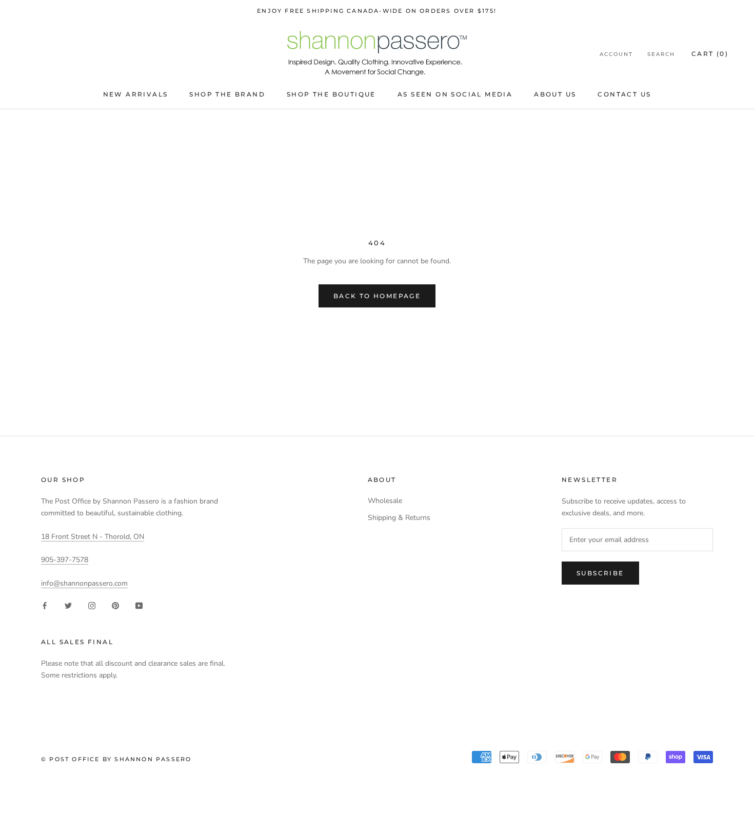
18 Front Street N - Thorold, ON (92, 536)
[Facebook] (44, 605)
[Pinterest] (115, 605)
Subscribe (600, 573)
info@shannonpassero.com (84, 583)
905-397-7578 (64, 560)
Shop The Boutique (331, 94)
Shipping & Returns (399, 517)
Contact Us (624, 94)
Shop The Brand (227, 94)
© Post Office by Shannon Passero (116, 759)
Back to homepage (377, 296)
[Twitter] (68, 605)
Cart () (709, 53)
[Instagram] (91, 605)
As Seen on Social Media (455, 94)
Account (616, 54)
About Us (555, 94)
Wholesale (385, 501)
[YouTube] (139, 605)
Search (661, 54)
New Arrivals (135, 94)
